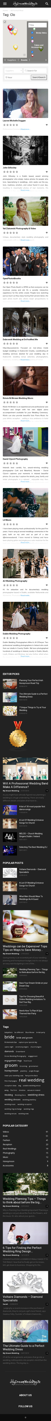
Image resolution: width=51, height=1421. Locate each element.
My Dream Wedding (11, 791)
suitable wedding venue (32, 1086)
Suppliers (11, 60)
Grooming (23, 1066)
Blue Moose (30, 1032)
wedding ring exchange (13, 1109)
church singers (35, 1047)
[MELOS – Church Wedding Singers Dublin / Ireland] (10, 837)
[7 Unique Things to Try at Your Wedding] (10, 711)
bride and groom (24, 1037)
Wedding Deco (20, 1095)
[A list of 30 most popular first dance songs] (10, 810)
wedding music (10, 1104)
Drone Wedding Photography (15, 1056)
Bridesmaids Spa (11, 1042)
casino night (9, 1047)
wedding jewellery (29, 1100)
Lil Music (7, 520)
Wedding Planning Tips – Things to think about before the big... (24, 1200)
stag (19, 1086)
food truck (28, 1061)
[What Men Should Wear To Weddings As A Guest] (10, 900)
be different (19, 1032)
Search (38, 77)
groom (11, 1065)
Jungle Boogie (34, 1071)
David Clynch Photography (15, 459)
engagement (32, 1056)
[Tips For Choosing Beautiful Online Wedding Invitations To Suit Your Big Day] (10, 1000)
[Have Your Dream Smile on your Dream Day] (10, 986)
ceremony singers (21, 1047)
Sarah (5, 1304)
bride (9, 1036)
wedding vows (23, 1114)
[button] (47, 4)
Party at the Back (31, 1076)
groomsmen (33, 1066)
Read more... (25, 190)
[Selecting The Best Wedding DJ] (10, 851)
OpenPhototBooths (12, 278)
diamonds (9, 1051)
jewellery (23, 1071)
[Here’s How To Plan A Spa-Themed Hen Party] (10, 1014)
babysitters (8, 1032)
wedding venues (10, 1114)
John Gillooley (9, 168)
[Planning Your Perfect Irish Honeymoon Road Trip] (10, 684)
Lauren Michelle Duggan (14, 121)
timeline (22, 1090)
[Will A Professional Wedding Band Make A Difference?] (25, 769)
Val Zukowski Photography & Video (19, 228)
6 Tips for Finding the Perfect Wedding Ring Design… (22, 1249)
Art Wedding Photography (15, 581)
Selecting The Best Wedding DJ (33, 847)
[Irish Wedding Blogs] (18, 751)
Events (24, 60)
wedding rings (29, 1109)
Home (5, 10)
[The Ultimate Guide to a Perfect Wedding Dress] (10, 697)
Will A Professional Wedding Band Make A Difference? (25, 785)
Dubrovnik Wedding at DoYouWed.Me (20, 339)
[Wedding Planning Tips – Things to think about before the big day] (10, 973)
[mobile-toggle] (4, 4)
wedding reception (25, 1104)
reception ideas (10, 1086)
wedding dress (36, 1094)
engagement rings (13, 1060)
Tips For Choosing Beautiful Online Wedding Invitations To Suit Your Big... (32, 999)
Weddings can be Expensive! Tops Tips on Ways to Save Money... (25, 948)
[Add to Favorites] (47, 125)
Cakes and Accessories (37, 46)
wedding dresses (13, 1099)
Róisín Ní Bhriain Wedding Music (18, 398)
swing (6, 1090)
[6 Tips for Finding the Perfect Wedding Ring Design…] (25, 1233)
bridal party (40, 1032)
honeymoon (11, 1070)
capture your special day (28, 1042)
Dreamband (20, 1052)
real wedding (31, 1080)
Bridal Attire (41, 33)
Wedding (9, 1094)
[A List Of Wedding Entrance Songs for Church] (10, 823)
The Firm (13, 1090)
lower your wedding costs (14, 1076)
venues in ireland (33, 1090)
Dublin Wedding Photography (16, 634)
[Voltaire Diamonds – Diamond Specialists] (10, 873)
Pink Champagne (11, 1081)
